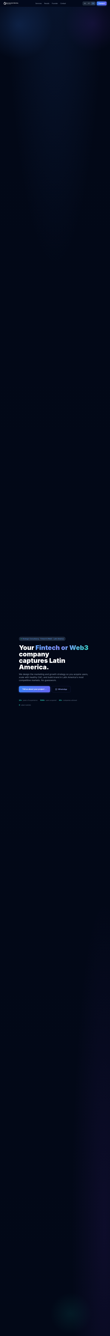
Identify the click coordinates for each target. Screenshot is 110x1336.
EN (93, 3)
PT (89, 3)
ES (85, 3)
